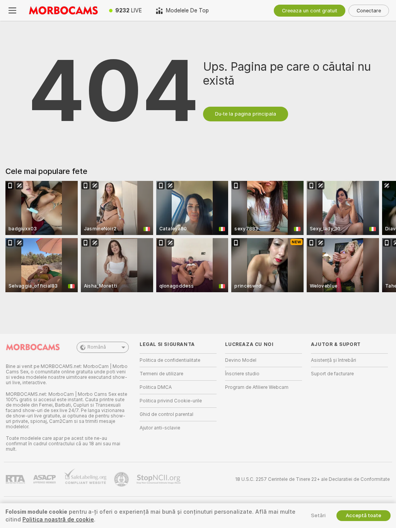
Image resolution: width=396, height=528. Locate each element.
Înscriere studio (242, 373)
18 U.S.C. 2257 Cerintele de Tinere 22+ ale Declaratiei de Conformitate (312, 479)
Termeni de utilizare (161, 373)
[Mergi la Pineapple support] (122, 479)
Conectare (369, 11)
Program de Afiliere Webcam (256, 387)
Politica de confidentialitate (170, 360)
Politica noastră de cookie (58, 519)
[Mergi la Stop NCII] (159, 479)
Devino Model (240, 360)
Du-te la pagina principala (245, 114)
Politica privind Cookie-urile (171, 401)
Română (96, 347)
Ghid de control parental (166, 414)
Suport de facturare (332, 373)
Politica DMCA (156, 387)
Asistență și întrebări (333, 360)
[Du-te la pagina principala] (63, 10)
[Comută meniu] (12, 10)
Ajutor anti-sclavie (160, 428)
